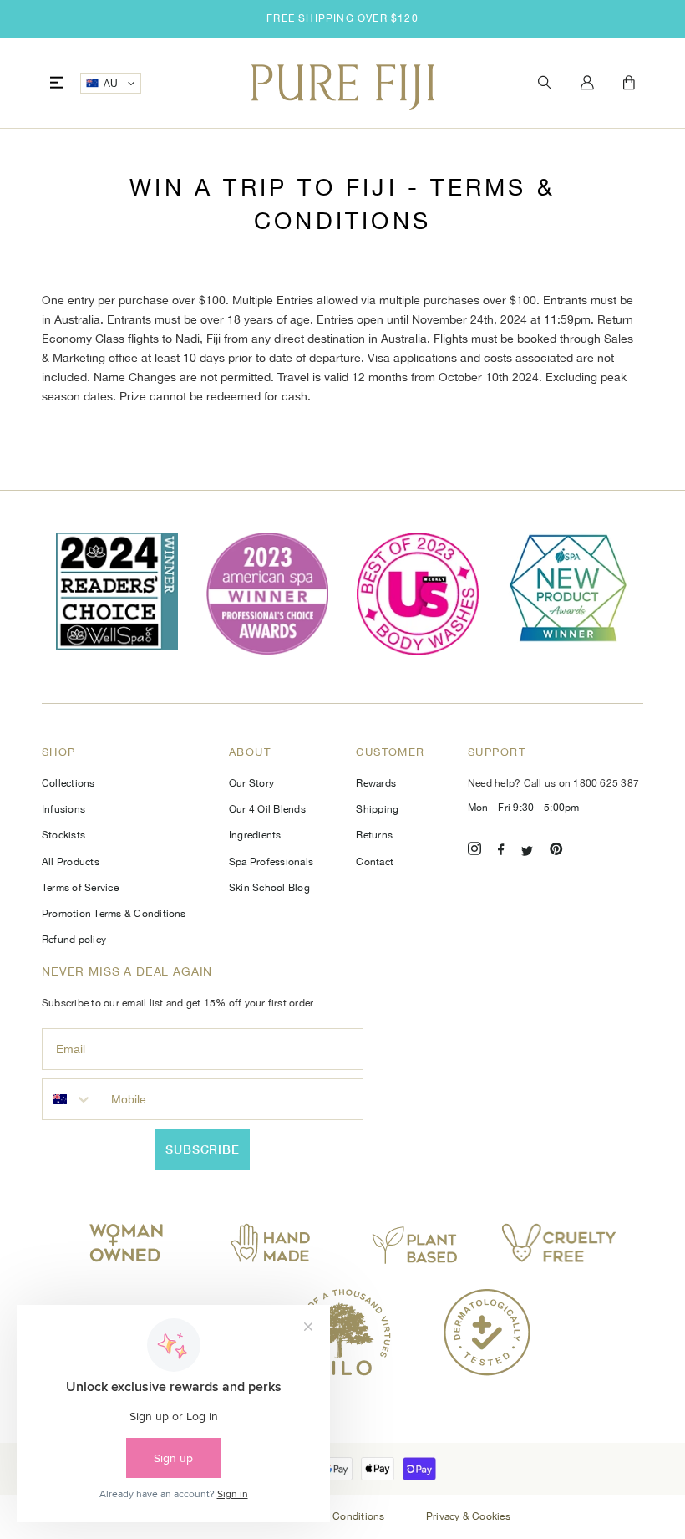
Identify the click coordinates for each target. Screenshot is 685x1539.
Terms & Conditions (340, 1516)
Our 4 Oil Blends (267, 809)
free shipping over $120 (342, 18)
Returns (374, 835)
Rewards (376, 783)
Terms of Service (80, 888)
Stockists (63, 835)
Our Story (251, 783)
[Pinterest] (556, 851)
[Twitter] (527, 851)
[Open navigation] (56, 83)
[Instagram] (474, 851)
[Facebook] (501, 851)
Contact (374, 862)
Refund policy (74, 939)
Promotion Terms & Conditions (114, 914)
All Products (70, 862)
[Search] (544, 83)
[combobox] (73, 1099)
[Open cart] (629, 83)
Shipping (377, 809)
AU (111, 83)
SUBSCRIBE (202, 1149)
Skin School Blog (269, 888)
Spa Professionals (271, 862)
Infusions (63, 809)
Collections (68, 783)
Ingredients (255, 835)
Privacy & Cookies (468, 1516)
